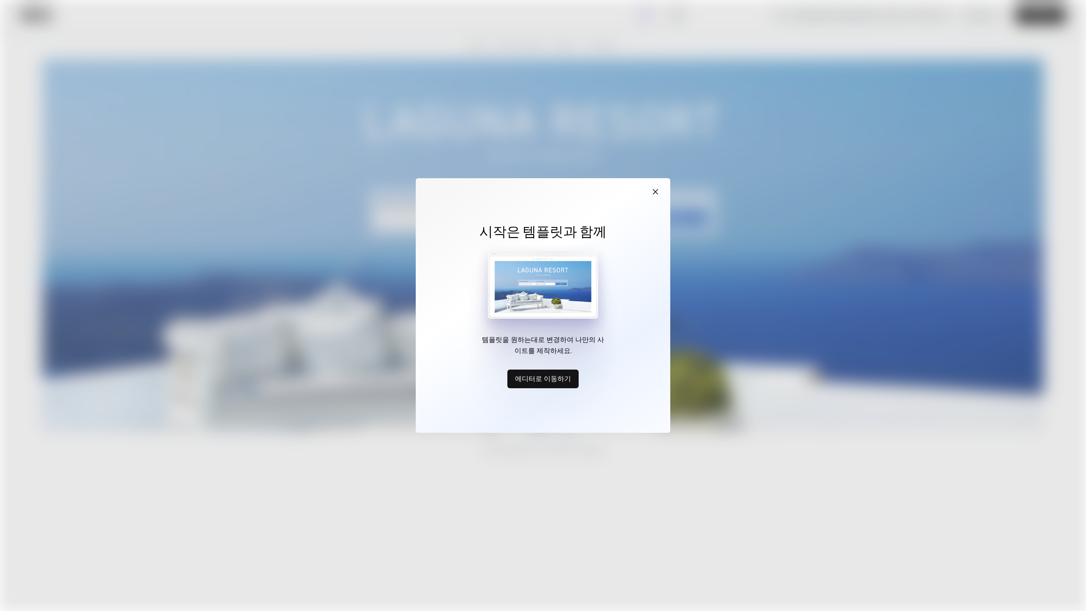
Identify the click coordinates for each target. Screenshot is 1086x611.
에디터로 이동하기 (543, 378)
